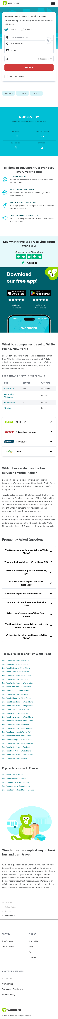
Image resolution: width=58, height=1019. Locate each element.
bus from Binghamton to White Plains (17, 717)
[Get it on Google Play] (40, 293)
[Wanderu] (12, 3)
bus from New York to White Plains (16, 751)
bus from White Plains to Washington (17, 683)
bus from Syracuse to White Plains (16, 736)
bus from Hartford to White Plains (16, 668)
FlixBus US (9, 388)
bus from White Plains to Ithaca (15, 679)
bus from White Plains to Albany (15, 724)
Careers (32, 957)
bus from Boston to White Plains (15, 672)
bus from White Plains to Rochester (17, 747)
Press (31, 952)
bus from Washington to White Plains (17, 739)
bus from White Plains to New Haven (17, 743)
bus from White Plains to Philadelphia (17, 754)
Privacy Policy (8, 994)
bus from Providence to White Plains (17, 732)
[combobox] (29, 37)
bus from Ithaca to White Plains (15, 664)
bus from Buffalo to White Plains (15, 709)
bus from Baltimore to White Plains (16, 698)
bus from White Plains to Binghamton (17, 705)
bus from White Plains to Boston (15, 758)
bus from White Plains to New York (16, 675)
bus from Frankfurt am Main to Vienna (18, 790)
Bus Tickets (7, 903)
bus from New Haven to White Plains (17, 721)
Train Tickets (8, 946)
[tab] (12, 31)
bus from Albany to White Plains (15, 690)
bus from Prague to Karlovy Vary (15, 782)
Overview (8, 93)
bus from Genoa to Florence (14, 778)
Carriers (22, 93)
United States (10, 907)
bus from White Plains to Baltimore (16, 687)
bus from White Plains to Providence (17, 728)
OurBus (7, 408)
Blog (31, 946)
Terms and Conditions (12, 989)
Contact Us (7, 978)
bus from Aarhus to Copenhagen (16, 786)
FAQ (36, 93)
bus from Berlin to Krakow (13, 775)
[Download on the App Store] (16, 293)
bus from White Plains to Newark (15, 713)
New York (8, 911)
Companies (7, 984)
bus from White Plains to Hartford (16, 660)
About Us (33, 941)
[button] (53, 3)
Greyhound (9, 402)
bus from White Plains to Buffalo (15, 694)
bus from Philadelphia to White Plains (17, 702)
